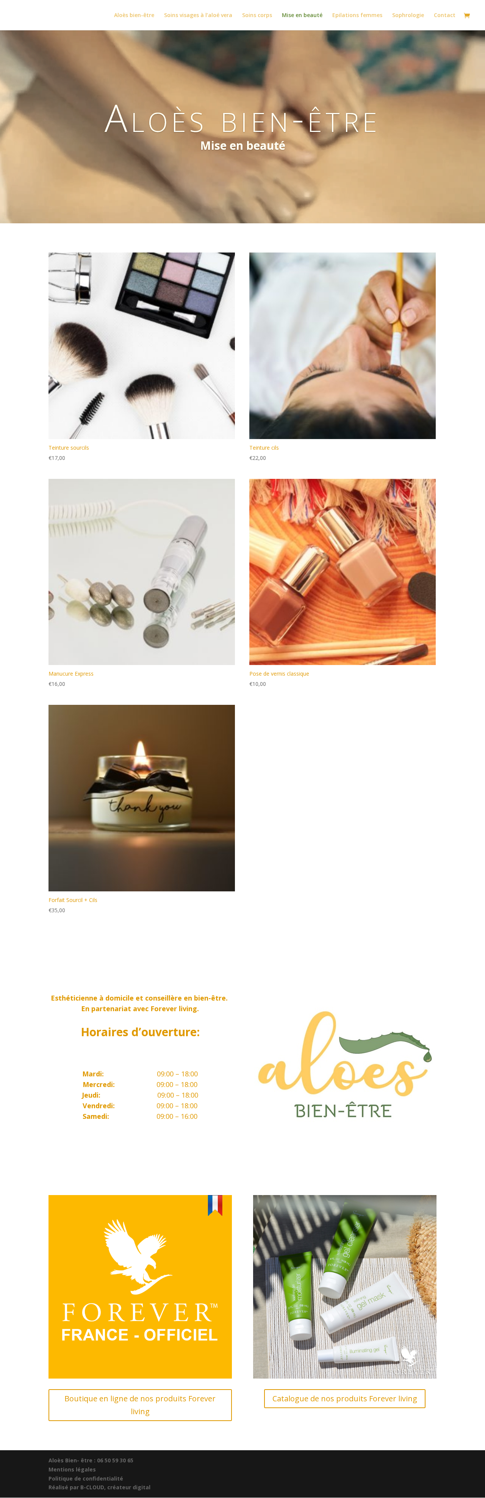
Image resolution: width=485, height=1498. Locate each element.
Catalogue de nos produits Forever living (344, 1398)
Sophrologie (408, 16)
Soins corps (257, 16)
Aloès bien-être (134, 16)
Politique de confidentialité (85, 1478)
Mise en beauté (302, 16)
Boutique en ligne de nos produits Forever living (140, 1404)
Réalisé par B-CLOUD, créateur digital (99, 1487)
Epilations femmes (357, 16)
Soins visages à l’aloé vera (198, 16)
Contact (444, 16)
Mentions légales (72, 1469)
